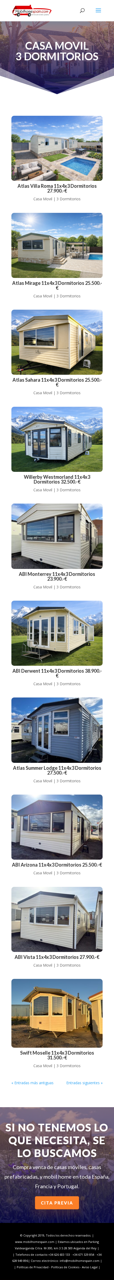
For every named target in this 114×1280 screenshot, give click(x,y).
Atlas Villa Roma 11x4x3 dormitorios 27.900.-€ (57, 188)
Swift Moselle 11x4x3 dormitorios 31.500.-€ (57, 1055)
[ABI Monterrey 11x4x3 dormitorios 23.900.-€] (57, 536)
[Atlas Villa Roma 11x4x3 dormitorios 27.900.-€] (57, 148)
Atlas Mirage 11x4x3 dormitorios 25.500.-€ (57, 285)
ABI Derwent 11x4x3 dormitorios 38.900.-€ (57, 673)
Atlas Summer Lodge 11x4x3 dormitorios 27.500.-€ (57, 770)
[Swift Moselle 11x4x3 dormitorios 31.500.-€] (57, 1013)
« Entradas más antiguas (32, 1082)
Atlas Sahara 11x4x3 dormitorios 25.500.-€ (57, 382)
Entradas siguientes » (84, 1082)
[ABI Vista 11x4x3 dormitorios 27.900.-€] (57, 919)
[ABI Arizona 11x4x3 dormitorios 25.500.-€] (57, 827)
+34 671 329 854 (83, 1255)
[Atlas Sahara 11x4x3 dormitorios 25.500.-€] (57, 342)
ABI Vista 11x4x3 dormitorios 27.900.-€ (57, 957)
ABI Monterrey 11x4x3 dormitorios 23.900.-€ (57, 576)
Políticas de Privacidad (33, 1267)
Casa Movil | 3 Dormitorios (57, 198)
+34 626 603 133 (59, 1255)
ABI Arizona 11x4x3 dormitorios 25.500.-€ (57, 865)
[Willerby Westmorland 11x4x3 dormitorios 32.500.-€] (57, 439)
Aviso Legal (90, 1267)
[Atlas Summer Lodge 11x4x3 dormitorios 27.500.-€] (57, 730)
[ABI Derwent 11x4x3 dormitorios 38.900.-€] (57, 633)
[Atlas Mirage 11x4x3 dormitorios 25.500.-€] (57, 245)
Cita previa (57, 1202)
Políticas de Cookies (65, 1267)
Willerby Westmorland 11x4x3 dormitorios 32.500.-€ (57, 479)
